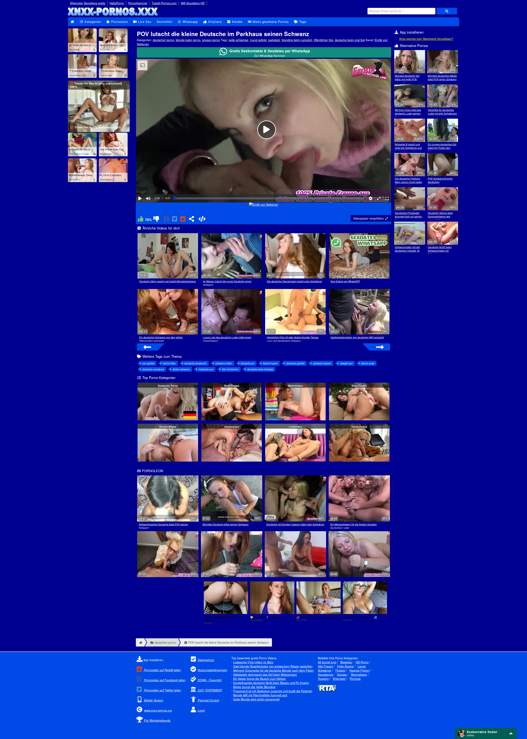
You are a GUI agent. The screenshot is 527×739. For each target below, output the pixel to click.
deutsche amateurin (195, 363)
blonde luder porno (188, 40)
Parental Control (208, 700)
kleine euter (367, 363)
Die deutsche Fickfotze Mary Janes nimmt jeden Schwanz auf (408, 182)
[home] (140, 642)
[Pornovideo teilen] (191, 220)
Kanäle (237, 21)
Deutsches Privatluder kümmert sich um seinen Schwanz (408, 216)
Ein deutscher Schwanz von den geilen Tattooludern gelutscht (161, 339)
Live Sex (144, 21)
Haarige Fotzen (359, 670)
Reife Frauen (231, 385)
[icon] (72, 21)
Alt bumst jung (327, 662)
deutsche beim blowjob (260, 369)
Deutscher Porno (168, 385)
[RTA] (327, 690)
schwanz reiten (223, 363)
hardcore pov (206, 369)
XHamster (339, 679)
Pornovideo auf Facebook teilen (164, 680)
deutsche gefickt (295, 363)
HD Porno (362, 662)
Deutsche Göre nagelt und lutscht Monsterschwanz (167, 281)
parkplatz (274, 40)
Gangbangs (325, 674)
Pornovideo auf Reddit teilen (162, 670)
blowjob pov (247, 363)
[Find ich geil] (140, 220)
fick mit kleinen (230, 369)
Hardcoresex (359, 426)
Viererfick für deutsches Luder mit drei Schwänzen (442, 111)
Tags (302, 21)
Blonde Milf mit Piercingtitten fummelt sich (260, 695)
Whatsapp (190, 21)
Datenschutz (205, 660)
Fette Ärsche (345, 666)
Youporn (323, 679)
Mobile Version (153, 700)
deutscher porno (163, 40)
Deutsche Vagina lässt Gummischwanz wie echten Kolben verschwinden (440, 218)
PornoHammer (137, 3)
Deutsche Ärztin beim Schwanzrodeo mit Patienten (440, 250)
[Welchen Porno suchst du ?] (446, 11)
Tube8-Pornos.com (164, 3)
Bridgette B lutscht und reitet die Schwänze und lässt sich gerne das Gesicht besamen (408, 150)
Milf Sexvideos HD (193, 3)
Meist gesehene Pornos (270, 21)
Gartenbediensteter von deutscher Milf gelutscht (357, 337)
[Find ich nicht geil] (156, 220)
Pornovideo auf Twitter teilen (162, 690)
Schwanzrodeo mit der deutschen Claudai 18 (407, 248)
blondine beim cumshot (297, 40)
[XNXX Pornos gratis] (113, 15)
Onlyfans (214, 21)
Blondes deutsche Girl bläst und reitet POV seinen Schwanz (407, 79)
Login (201, 710)
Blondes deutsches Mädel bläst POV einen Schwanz (442, 77)
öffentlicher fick (323, 40)
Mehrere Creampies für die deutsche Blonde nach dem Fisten (273, 670)
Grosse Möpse (167, 426)
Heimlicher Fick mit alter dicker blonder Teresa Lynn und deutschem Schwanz (292, 339)
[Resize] (379, 198)
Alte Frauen (325, 666)
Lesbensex (295, 426)
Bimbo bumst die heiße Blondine (254, 687)
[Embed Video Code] (202, 220)
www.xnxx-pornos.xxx (158, 710)
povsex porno (211, 40)
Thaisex (340, 670)
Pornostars (119, 21)
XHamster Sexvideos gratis (87, 3)
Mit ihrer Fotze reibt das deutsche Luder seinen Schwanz (408, 113)
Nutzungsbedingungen (212, 670)
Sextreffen (165, 21)
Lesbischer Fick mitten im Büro (253, 662)
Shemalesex (359, 674)
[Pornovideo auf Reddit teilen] (183, 220)
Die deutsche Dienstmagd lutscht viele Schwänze (294, 281)
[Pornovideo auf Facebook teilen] (166, 220)
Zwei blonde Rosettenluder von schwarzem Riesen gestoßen (272, 666)
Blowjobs (346, 662)
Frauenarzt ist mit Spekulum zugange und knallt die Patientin (272, 691)
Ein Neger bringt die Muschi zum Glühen (259, 679)
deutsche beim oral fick (350, 40)
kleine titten (169, 363)
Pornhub (355, 679)
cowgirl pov (346, 363)
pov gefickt (148, 363)
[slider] (155, 185)
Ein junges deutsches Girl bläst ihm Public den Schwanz (442, 148)
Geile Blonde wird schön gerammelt (256, 699)
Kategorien (92, 21)
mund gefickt (258, 40)
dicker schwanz (181, 369)
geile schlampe (238, 40)
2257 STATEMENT (209, 690)
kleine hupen (270, 363)
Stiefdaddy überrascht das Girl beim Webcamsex (265, 674)
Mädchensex (295, 385)
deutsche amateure (153, 369)
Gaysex (342, 674)
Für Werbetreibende (156, 720)
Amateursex (231, 426)
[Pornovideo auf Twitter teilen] (175, 220)
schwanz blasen (322, 363)
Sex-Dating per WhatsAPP (345, 281)
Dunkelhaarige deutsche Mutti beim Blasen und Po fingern (271, 683)
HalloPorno (117, 3)
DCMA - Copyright (209, 680)
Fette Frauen (359, 385)
